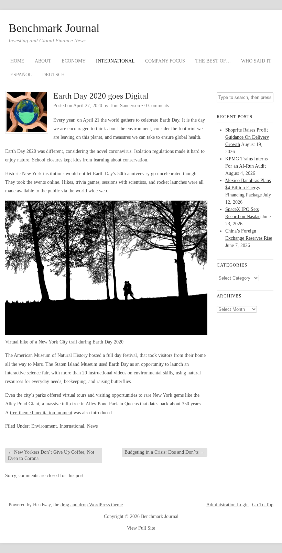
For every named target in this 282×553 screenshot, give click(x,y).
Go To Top (262, 505)
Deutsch (53, 74)
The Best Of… (213, 61)
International (115, 61)
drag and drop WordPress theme (92, 504)
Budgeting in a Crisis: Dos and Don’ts (164, 452)
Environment (44, 426)
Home (17, 61)
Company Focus (165, 61)
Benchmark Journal (54, 28)
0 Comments (156, 105)
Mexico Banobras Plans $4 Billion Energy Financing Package (248, 188)
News (92, 426)
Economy (74, 61)
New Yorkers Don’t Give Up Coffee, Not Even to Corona (51, 455)
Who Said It (256, 61)
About (43, 61)
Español (21, 74)
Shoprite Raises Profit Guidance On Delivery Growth (247, 137)
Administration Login (227, 505)
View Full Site (141, 528)
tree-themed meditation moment (41, 412)
